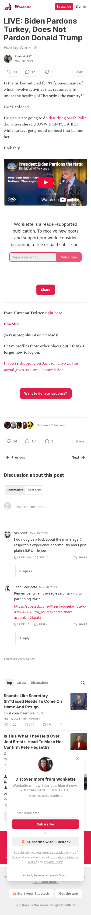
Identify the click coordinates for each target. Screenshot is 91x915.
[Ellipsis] (85, 533)
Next (75, 457)
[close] (77, 758)
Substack (22, 905)
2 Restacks (58, 425)
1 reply (24, 638)
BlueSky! (11, 324)
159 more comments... (20, 659)
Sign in (81, 6)
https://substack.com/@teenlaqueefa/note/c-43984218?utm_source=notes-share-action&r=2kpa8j (50, 612)
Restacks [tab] (34, 490)
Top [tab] (9, 683)
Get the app (68, 893)
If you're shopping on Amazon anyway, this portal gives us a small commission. (41, 366)
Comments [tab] (15, 490)
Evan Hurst (23, 56)
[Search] (82, 682)
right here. (54, 313)
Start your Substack (33, 893)
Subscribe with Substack (48, 841)
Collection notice (46, 882)
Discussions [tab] (39, 683)
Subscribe (64, 6)
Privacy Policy (53, 862)
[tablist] (24, 490)
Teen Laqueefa (25, 586)
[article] (45, 710)
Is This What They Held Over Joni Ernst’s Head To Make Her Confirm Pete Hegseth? (33, 742)
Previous (18, 457)
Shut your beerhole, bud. (24, 713)
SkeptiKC (21, 533)
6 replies (25, 571)
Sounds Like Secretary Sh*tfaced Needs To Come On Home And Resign (33, 701)
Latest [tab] (21, 683)
